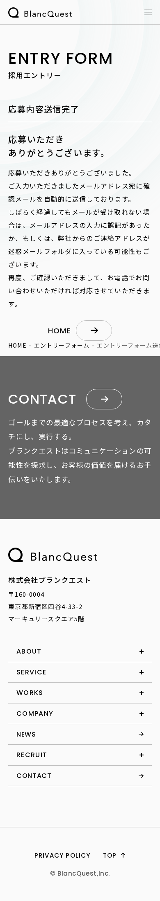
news (26, 734)
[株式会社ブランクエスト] (52, 555)
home (59, 331)
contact (33, 775)
